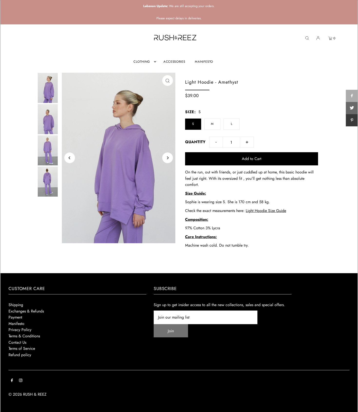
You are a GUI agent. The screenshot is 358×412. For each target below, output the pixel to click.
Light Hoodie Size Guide (266, 210)
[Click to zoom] (167, 80)
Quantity (195, 142)
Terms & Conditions (24, 336)
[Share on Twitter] (352, 108)
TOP (349, 405)
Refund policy (20, 355)
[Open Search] (307, 37)
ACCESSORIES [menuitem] (174, 61)
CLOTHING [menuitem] (141, 61)
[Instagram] (20, 381)
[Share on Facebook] (352, 96)
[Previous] (69, 157)
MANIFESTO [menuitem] (204, 61)
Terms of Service (22, 348)
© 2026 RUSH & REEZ (28, 394)
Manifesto (16, 323)
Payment (15, 317)
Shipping (16, 305)
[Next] (167, 157)
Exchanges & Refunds (26, 311)
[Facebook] (12, 381)
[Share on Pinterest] (352, 120)
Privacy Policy (20, 329)
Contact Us (17, 342)
